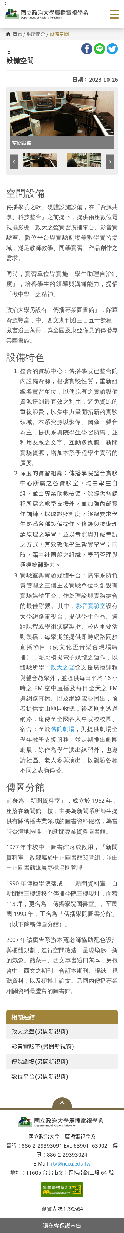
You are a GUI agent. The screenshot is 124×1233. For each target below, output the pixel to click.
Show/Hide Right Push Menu (114, 14)
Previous (14, 161)
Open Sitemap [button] (62, 1102)
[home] (48, 14)
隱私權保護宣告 (62, 1225)
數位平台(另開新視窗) (39, 1076)
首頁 (17, 34)
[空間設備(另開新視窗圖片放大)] (62, 113)
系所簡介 (35, 34)
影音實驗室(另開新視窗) (42, 1046)
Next (110, 161)
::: (8, 51)
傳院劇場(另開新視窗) (39, 1061)
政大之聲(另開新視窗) (39, 1031)
